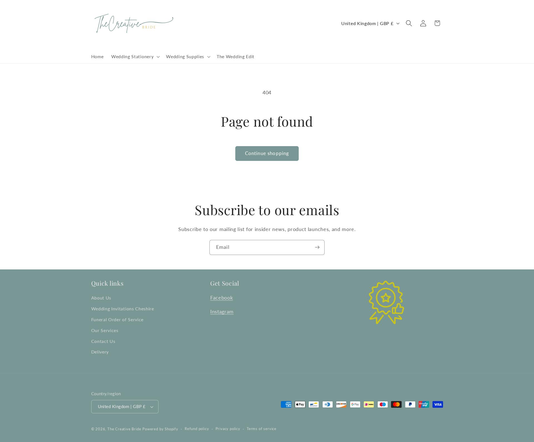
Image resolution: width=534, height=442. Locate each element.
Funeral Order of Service (117, 319)
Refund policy (197, 429)
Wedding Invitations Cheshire (122, 308)
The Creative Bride (124, 429)
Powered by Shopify (160, 429)
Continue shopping (267, 153)
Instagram (222, 311)
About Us (101, 297)
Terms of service (261, 429)
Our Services (104, 330)
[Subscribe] (317, 247)
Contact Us (103, 341)
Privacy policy (228, 429)
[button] (134, 56)
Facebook (221, 297)
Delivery (100, 351)
